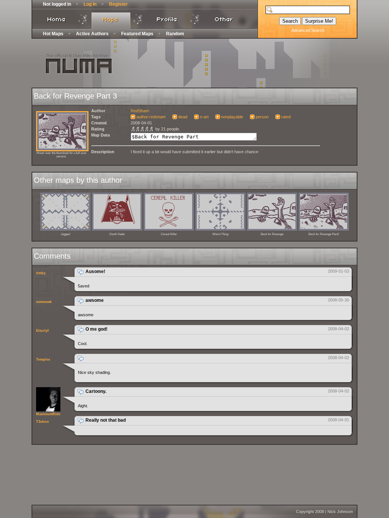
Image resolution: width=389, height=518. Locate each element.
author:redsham (151, 117)
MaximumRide (48, 414)
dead (182, 117)
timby (41, 273)
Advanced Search (307, 30)
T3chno (42, 422)
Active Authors (92, 33)
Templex (43, 359)
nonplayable (232, 117)
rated (286, 117)
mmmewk (44, 302)
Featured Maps (137, 33)
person (262, 117)
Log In (90, 4)
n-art (204, 117)
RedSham (140, 110)
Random (175, 33)
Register (118, 4)
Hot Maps (53, 33)
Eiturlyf (42, 331)
